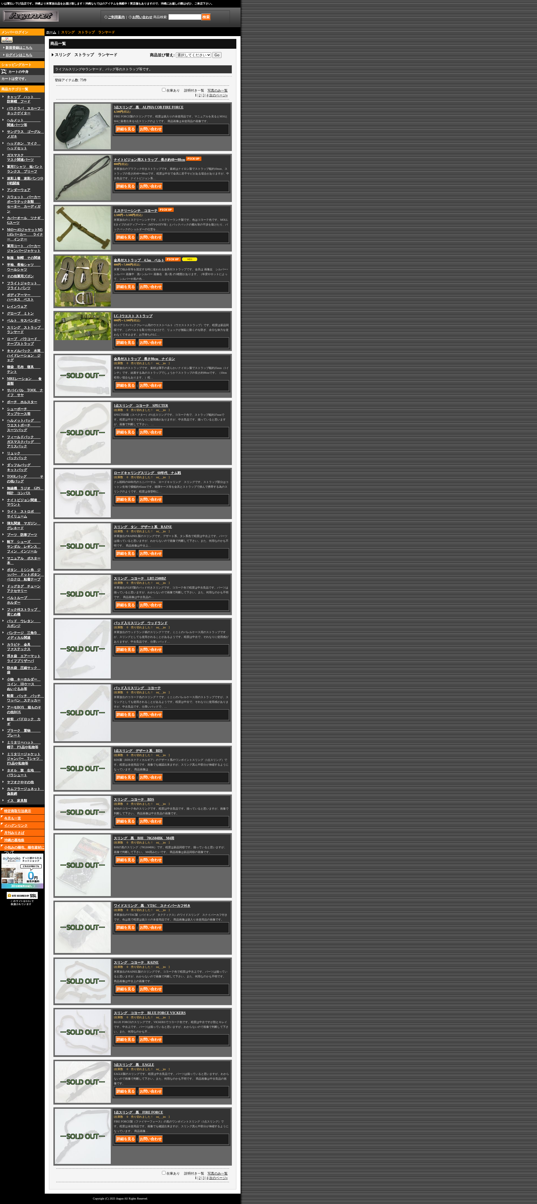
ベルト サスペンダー (24, 320)
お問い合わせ (142, 17)
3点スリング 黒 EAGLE (134, 1065)
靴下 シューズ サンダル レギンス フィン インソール (24, 546)
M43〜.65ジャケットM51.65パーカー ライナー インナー (25, 234)
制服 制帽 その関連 (24, 258)
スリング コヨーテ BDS (134, 799)
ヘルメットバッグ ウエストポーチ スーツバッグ (24, 425)
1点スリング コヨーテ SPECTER (141, 406)
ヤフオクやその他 (20, 782)
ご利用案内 (116, 17)
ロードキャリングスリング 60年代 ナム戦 (147, 473)
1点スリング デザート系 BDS (138, 751)
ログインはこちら (19, 55)
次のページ (218, 95)
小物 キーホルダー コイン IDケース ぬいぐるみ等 (24, 684)
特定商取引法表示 (17, 811)
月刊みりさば (14, 833)
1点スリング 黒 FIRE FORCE (138, 1112)
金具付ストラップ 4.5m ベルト (139, 260)
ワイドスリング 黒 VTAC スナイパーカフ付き (152, 906)
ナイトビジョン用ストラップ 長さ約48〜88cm (149, 160)
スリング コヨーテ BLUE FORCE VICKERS (150, 1013)
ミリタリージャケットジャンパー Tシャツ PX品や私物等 (25, 759)
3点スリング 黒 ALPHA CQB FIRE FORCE (148, 107)
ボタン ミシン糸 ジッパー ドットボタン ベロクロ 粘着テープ (25, 574)
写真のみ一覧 (218, 90)
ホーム (51, 32)
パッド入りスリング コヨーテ (137, 688)
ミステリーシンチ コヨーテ (135, 211)
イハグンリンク (16, 826)
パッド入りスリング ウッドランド (141, 623)
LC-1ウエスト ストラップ (133, 316)
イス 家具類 (17, 801)
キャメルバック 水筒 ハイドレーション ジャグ (25, 355)
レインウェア (17, 306)
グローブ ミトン (20, 313)
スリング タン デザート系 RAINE (143, 527)
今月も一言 (12, 818)
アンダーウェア (18, 190)
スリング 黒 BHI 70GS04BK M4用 (144, 838)
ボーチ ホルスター (22, 402)
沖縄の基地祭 (14, 840)
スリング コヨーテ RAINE (136, 962)
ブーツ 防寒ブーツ (22, 535)
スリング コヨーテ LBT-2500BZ (140, 578)
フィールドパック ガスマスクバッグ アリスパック (24, 441)
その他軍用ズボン (20, 276)
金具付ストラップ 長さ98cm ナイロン (144, 359)
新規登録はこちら (19, 48)
